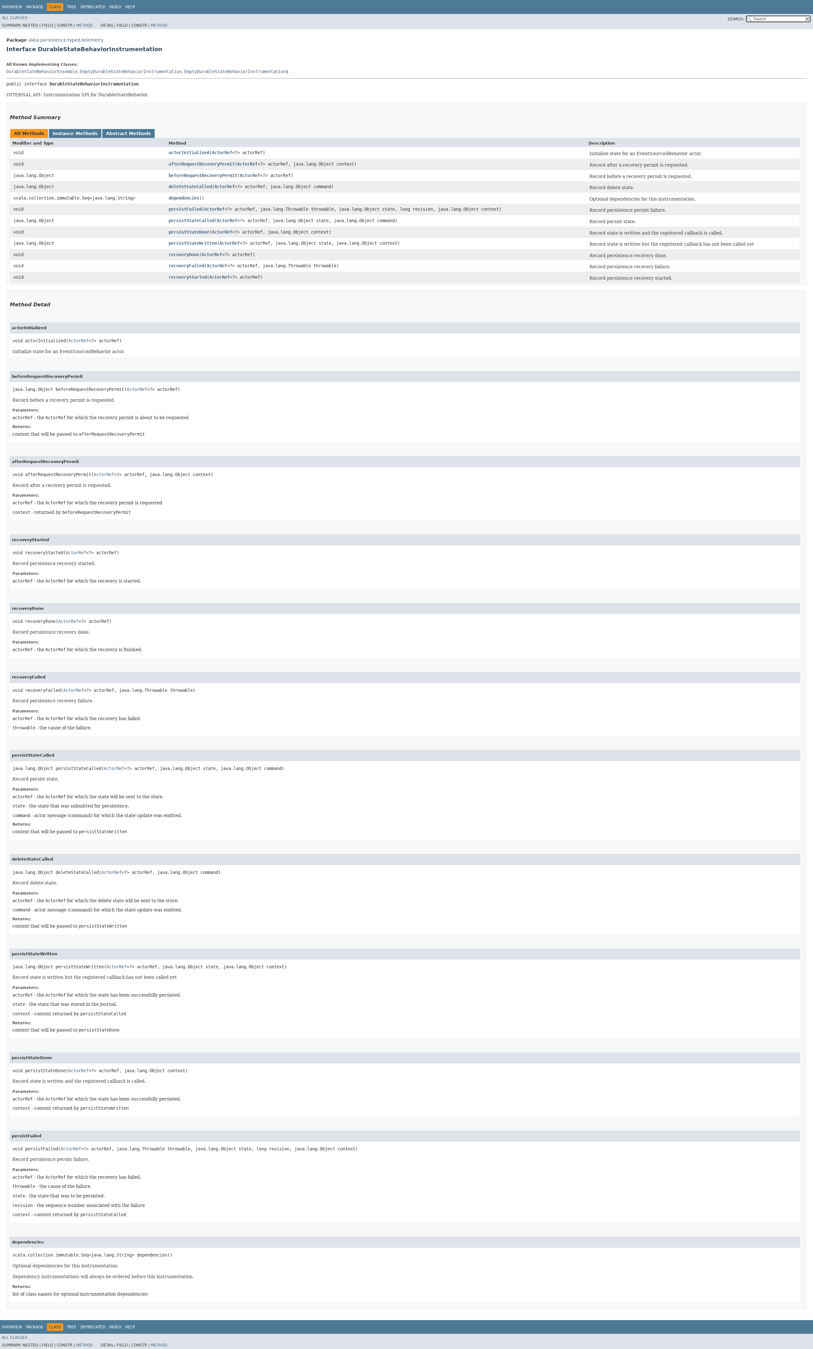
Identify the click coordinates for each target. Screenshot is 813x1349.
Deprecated (92, 7)
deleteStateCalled (190, 186)
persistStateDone (189, 232)
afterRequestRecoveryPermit (202, 164)
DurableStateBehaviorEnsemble (41, 71)
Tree (72, 7)
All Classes (15, 18)
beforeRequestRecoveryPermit (203, 175)
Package (35, 7)
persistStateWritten (193, 243)
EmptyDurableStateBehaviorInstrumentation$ (236, 71)
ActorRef (222, 152)
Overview (12, 7)
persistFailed (185, 209)
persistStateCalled (191, 220)
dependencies (184, 198)
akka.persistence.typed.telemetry (66, 40)
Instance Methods (75, 133)
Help (130, 7)
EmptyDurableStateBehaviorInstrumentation (131, 71)
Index (115, 7)
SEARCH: (736, 19)
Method (84, 25)
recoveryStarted (188, 277)
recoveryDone (184, 254)
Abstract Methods (128, 133)
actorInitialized (189, 152)
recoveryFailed (186, 265)
